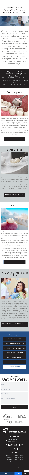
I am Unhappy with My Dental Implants (15, 348)
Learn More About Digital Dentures (14, 262)
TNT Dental (21, 467)
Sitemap (17, 467)
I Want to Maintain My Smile (14, 338)
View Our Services (14, 366)
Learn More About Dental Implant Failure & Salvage (14, 324)
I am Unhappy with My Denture (14, 352)
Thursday (8, 461)
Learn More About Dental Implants (14, 139)
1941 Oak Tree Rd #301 (13, 440)
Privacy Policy (23, 467)
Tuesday (8, 457)
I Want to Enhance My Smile (14, 357)
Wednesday (9, 459)
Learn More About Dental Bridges (14, 194)
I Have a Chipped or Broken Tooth (14, 343)
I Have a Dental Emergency (14, 362)
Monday (8, 455)
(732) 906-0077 (15, 445)
